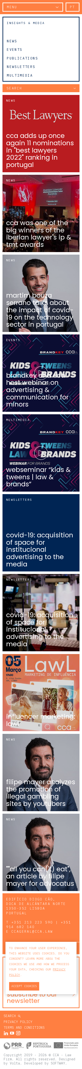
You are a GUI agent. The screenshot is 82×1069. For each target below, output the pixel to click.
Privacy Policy (18, 1022)
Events (14, 50)
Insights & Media (26, 23)
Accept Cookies (24, 986)
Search (11, 1016)
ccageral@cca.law (32, 931)
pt (72, 7)
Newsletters (21, 67)
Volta (15, 1063)
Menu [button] (12, 7)
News (12, 41)
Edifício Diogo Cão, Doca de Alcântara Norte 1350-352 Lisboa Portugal (36, 906)
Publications (22, 58)
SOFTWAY (58, 1063)
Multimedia (20, 75)
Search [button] (14, 88)
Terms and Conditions (24, 1027)
